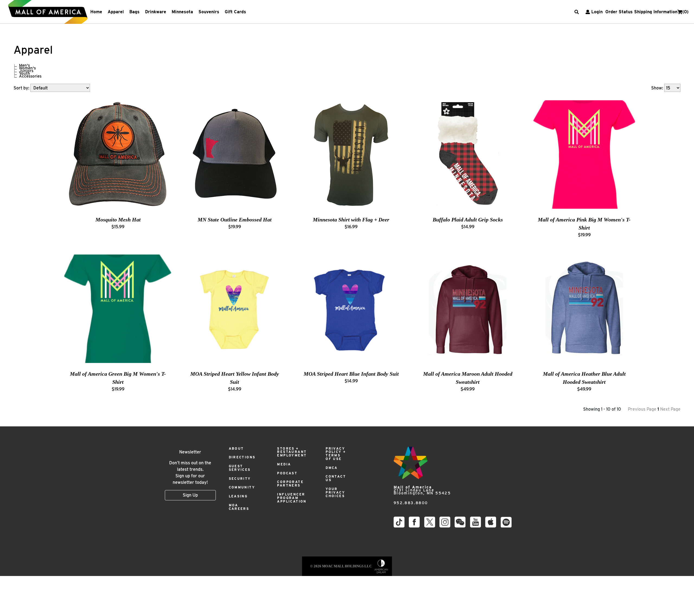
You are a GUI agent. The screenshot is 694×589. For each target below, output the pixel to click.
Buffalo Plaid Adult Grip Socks (468, 220)
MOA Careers (239, 507)
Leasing (238, 496)
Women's (27, 68)
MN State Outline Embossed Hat (235, 220)
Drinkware (155, 11)
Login (597, 11)
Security (240, 479)
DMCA (332, 468)
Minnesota (182, 11)
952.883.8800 (411, 502)
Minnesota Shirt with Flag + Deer (351, 220)
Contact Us (336, 478)
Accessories (30, 76)
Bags (134, 11)
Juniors (26, 70)
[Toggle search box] (576, 12)
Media (284, 464)
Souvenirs (208, 11)
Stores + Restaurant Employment (292, 452)
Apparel (116, 11)
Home (96, 11)
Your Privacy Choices (335, 492)
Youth (24, 73)
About (236, 448)
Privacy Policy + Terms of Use (336, 453)
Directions (242, 457)
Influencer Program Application (291, 497)
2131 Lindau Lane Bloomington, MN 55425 (422, 490)
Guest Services (240, 468)
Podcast (287, 473)
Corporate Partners (290, 483)
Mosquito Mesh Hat (118, 220)
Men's (24, 65)
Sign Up (190, 495)
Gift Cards (235, 11)
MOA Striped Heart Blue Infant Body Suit (351, 374)
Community (242, 487)
